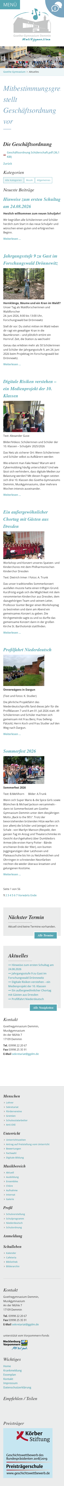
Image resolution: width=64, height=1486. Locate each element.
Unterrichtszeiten (16, 1139)
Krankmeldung (12, 1370)
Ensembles (12, 1181)
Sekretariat (12, 1107)
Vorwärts (24, 895)
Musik (29, 180)
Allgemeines (43, 180)
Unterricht (11, 1133)
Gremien (11, 1115)
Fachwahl (11, 1153)
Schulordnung (14, 1227)
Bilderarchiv (13, 1266)
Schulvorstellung (15, 1214)
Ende (33, 895)
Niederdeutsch (14, 1222)
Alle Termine (45, 935)
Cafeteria (11, 1257)
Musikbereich (14, 1166)
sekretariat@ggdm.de (25, 1054)
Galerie (10, 1199)
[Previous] (3, 58)
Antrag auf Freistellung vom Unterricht (28, 1144)
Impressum (10, 1383)
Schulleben (12, 1246)
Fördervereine (14, 1111)
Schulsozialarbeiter (17, 1120)
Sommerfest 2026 (19, 751)
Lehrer (9, 1102)
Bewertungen (13, 1148)
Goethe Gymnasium (14, 71)
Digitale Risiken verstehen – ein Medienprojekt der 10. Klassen (29, 388)
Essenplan (9, 1374)
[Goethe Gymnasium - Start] (32, 24)
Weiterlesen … (12, 239)
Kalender (11, 1253)
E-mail (6, 1406)
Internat (10, 1194)
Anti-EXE (11, 1124)
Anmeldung (12, 1236)
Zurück (7, 163)
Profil (7, 1207)
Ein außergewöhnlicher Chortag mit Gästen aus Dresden (26, 519)
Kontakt (8, 1379)
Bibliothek (12, 1261)
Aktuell (10, 1172)
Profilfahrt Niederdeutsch (27, 649)
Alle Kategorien (13, 180)
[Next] (58, 58)
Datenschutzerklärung (17, 1387)
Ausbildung (12, 1177)
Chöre (9, 1185)
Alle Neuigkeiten (43, 1008)
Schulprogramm (15, 1218)
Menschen (11, 1096)
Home (7, 1366)
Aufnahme (12, 1190)
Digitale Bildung (15, 1157)
